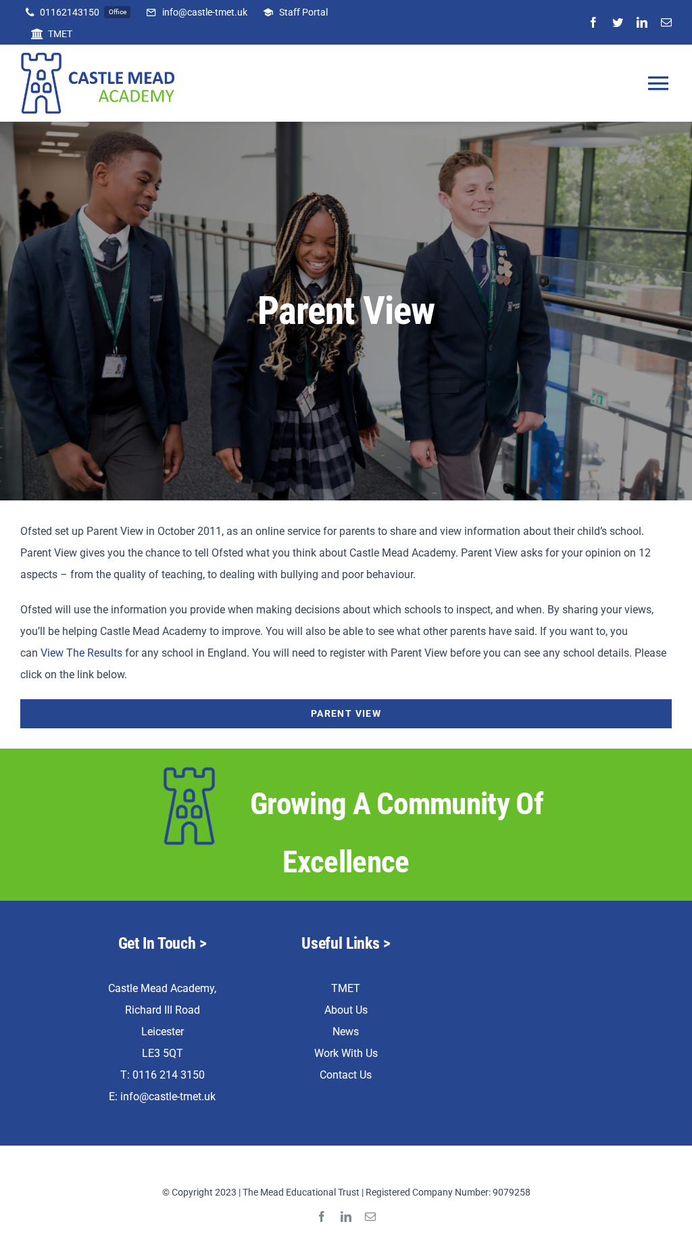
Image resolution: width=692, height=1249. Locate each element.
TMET (345, 988)
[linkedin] (642, 22)
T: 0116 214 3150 (162, 1074)
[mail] (666, 22)
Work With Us (346, 1053)
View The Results (81, 652)
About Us (346, 1010)
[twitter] (617, 22)
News (345, 1031)
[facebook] (593, 22)
